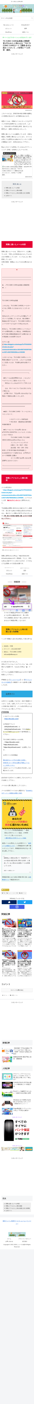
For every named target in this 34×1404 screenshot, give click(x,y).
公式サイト (9, 195)
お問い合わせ (9, 1241)
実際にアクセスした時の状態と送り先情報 (18, 193)
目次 (14, 184)
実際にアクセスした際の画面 (14, 190)
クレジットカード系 (13, 893)
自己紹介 (24, 1241)
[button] (32, 18)
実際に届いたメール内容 (13, 188)
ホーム (9, 1239)
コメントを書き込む (17, 990)
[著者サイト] (9, 902)
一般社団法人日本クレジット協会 (15, 838)
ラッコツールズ (15, 679)
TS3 (4, 893)
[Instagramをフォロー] (17, 907)
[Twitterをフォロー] (24, 902)
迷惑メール (6, 889)
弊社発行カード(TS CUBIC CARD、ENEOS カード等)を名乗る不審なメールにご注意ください (16, 762)
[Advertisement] (17, 72)
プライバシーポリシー (24, 1239)
